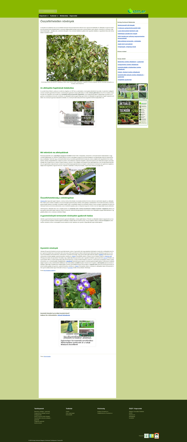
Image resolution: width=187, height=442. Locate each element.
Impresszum (132, 414)
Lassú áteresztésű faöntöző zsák (128, 31)
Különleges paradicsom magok (127, 33)
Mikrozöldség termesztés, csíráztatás (129, 41)
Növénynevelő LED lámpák (126, 25)
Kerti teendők (69, 414)
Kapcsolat (73, 16)
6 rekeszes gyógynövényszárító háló (129, 28)
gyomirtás (70, 267)
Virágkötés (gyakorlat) (125, 79)
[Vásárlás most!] (77, 113)
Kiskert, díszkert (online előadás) (42, 416)
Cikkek (67, 411)
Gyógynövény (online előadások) (128, 64)
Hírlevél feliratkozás (64, 315)
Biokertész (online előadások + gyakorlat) (131, 62)
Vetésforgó (43, 201)
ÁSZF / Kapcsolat (135, 408)
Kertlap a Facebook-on (102, 411)
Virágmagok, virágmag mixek (127, 47)
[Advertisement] (93, 3)
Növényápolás (47, 356)
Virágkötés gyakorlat (39, 421)
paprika (101, 254)
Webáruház (64, 16)
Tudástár (53, 16)
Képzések (43, 16)
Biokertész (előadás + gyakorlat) (42, 411)
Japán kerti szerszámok (125, 44)
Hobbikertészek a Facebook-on (104, 413)
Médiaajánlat (132, 416)
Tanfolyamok (39, 408)
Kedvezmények (38, 423)
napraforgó (69, 261)
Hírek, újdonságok (70, 413)
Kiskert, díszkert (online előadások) (129, 72)
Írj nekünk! (131, 418)
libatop (73, 256)
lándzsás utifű (108, 256)
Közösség (101, 408)
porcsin (105, 257)
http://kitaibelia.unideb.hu (49, 270)
